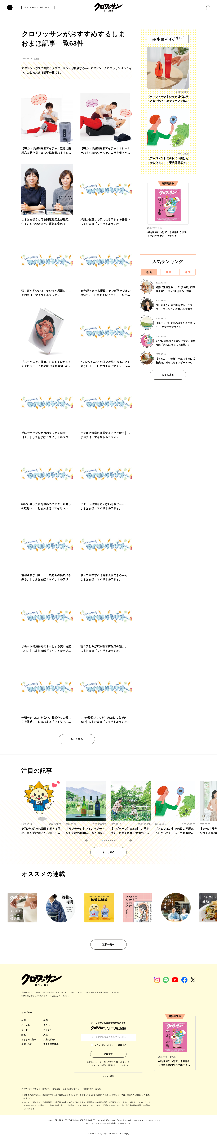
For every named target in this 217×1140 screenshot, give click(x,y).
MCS (88, 1123)
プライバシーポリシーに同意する (110, 1045)
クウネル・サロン (152, 1120)
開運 (23, 1034)
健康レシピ (26, 1044)
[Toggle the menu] (10, 7)
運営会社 (57, 1089)
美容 (45, 1020)
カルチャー (48, 1030)
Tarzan (120, 1120)
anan (51, 1120)
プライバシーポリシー (118, 1062)
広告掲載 (112, 1123)
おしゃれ (25, 1025)
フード (24, 1030)
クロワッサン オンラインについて (35, 1089)
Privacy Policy (124, 1123)
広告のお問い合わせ (71, 1089)
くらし (46, 1025)
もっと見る (77, 739)
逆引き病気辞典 (50, 1044)
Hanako (100, 1120)
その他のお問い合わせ (91, 1089)
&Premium (110, 1120)
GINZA (92, 1120)
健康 (23, 1020)
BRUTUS (59, 1120)
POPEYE (69, 1120)
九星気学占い (49, 1039)
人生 (45, 1034)
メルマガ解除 (108, 1076)
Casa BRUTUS (81, 1120)
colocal (128, 1120)
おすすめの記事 (28, 1039)
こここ (164, 1120)
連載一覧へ (108, 944)
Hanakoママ (138, 1120)
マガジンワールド (99, 1123)
